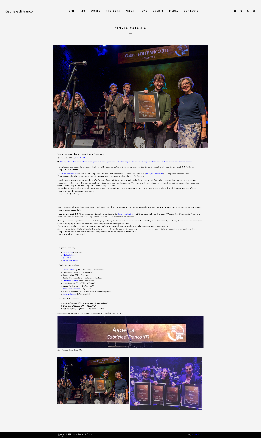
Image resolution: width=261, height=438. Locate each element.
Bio (83, 11)
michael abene (162, 162)
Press (130, 11)
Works (96, 11)
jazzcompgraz (125, 162)
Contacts (191, 11)
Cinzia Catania (69, 270)
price (176, 162)
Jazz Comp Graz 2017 (68, 174)
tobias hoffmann (185, 162)
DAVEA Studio (197, 435)
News (143, 11)
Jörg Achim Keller (70, 261)
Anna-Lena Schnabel (71, 289)
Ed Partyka (68, 252)
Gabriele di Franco (82, 158)
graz (109, 162)
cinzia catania (82, 162)
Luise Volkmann (69, 294)
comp (90, 162)
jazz (117, 162)
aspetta (67, 162)
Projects (113, 11)
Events (158, 11)
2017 (61, 162)
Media (173, 11)
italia (113, 162)
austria (73, 162)
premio (171, 162)
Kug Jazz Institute (154, 174)
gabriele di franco (99, 162)
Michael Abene (69, 255)
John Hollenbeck (70, 258)
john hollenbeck (137, 162)
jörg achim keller (150, 162)
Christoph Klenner (70, 281)
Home (71, 11)
